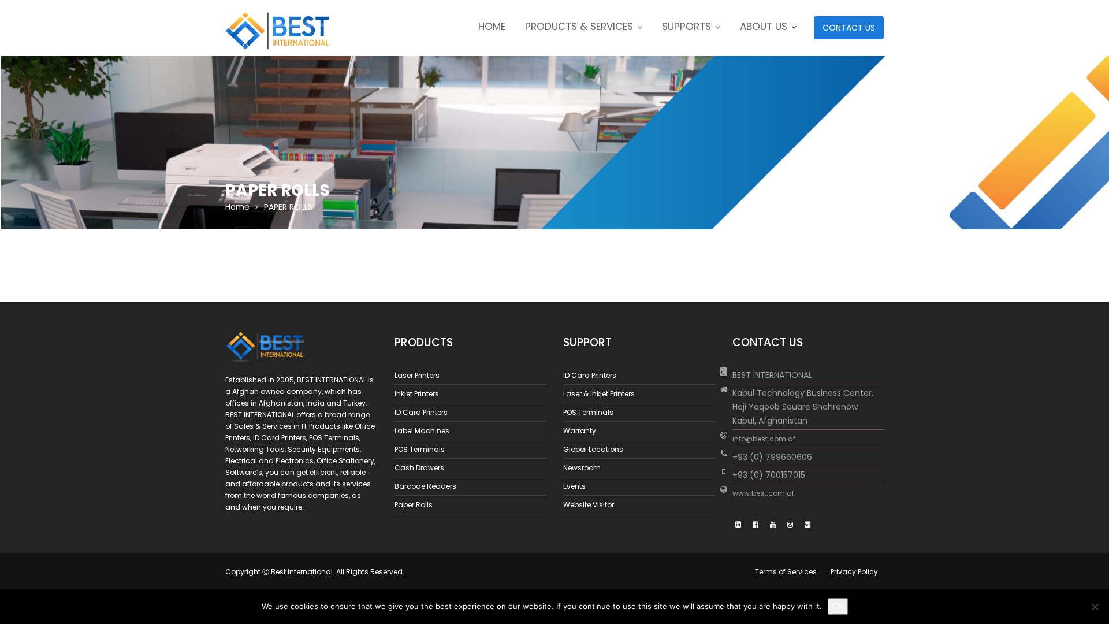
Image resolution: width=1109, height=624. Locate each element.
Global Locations (593, 449)
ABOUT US (763, 27)
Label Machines (422, 431)
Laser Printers (417, 375)
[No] (1094, 606)
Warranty (579, 431)
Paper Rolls (414, 505)
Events (574, 486)
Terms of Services (786, 572)
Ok (837, 605)
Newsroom (582, 468)
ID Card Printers (421, 412)
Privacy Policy (854, 572)
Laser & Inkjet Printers (599, 394)
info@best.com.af (763, 439)
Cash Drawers (419, 468)
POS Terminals (420, 449)
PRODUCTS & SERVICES (579, 27)
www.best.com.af (763, 493)
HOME (491, 27)
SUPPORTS (686, 27)
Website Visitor (588, 505)
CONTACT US (849, 28)
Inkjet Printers (417, 394)
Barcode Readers (425, 486)
